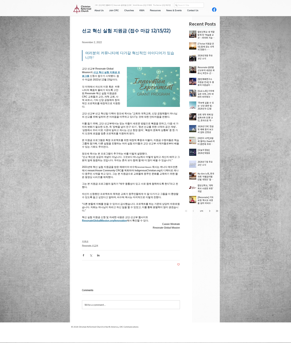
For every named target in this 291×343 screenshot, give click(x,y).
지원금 (85, 241)
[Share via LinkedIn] (98, 255)
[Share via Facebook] (83, 255)
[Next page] (209, 211)
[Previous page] (193, 211)
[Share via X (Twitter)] (90, 255)
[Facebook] (214, 10)
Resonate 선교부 (90, 245)
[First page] (186, 211)
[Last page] (217, 211)
